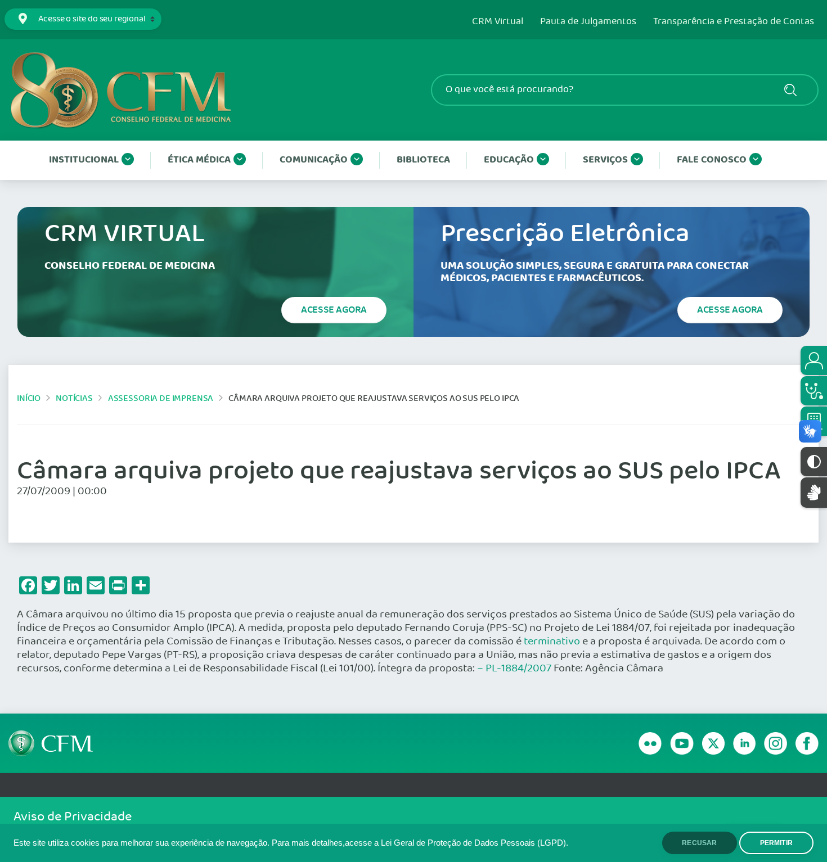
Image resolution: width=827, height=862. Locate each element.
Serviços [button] (605, 160)
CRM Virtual (497, 22)
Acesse (334, 310)
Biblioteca (423, 160)
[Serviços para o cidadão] (814, 360)
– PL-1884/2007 (514, 668)
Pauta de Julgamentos (588, 22)
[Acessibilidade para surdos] (814, 492)
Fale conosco (712, 160)
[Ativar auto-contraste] (814, 461)
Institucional (84, 160)
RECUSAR (699, 843)
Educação (509, 160)
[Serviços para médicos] (814, 390)
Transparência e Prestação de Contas (733, 22)
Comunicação (314, 160)
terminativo (552, 641)
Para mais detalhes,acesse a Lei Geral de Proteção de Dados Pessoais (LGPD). (420, 842)
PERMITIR (776, 843)
